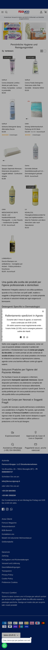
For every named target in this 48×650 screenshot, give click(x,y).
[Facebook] (21, 337)
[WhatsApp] (27, 337)
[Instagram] (24, 337)
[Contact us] (4, 645)
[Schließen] (43, 311)
